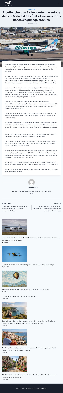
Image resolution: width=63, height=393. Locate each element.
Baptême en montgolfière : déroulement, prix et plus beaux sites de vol (25, 289)
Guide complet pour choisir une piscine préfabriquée (19, 296)
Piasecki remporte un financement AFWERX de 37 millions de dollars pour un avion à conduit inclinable (47, 207)
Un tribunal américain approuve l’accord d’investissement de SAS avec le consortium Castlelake (15, 207)
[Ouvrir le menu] (59, 3)
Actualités (31, 9)
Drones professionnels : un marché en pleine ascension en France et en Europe (28, 265)
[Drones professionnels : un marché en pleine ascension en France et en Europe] (31, 254)
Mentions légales (42, 388)
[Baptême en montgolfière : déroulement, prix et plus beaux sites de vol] (31, 279)
